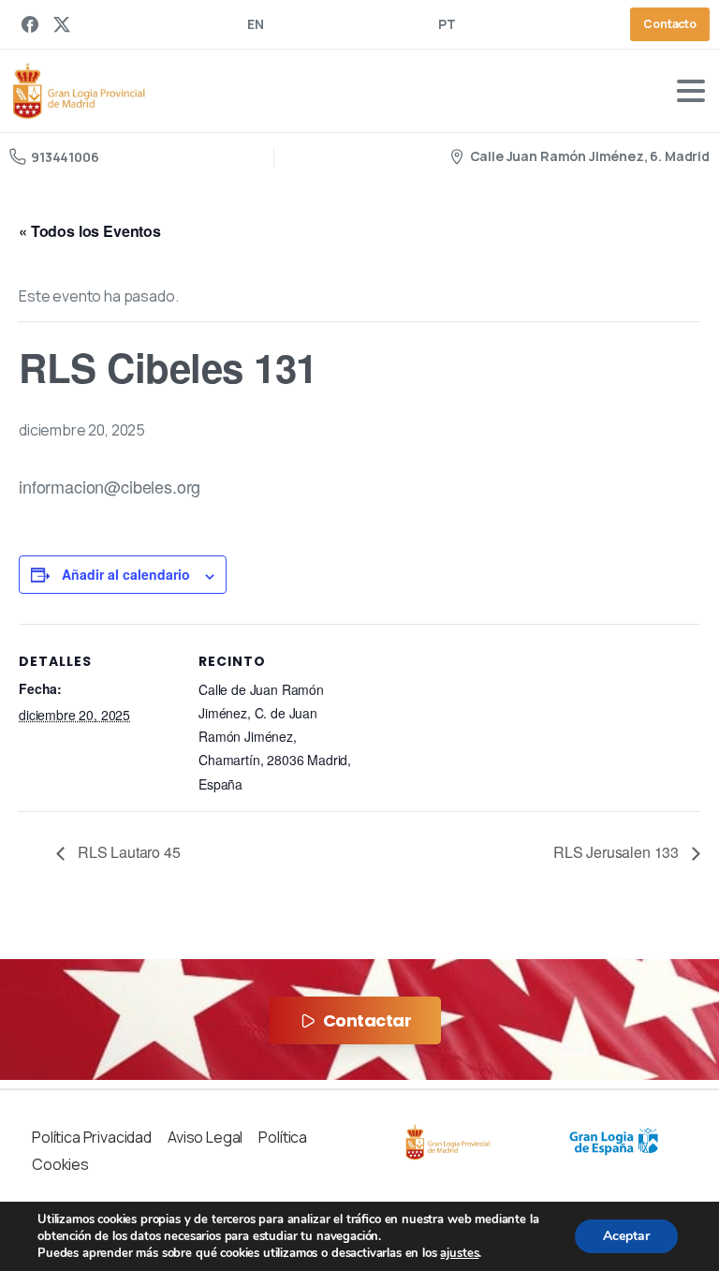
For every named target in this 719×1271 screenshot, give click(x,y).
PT (447, 24)
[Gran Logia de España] (614, 1142)
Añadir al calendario (126, 574)
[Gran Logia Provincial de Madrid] (447, 1142)
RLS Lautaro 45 (127, 852)
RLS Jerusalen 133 (617, 852)
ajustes (459, 1253)
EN (255, 24)
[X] (62, 24)
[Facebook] (30, 24)
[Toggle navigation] (691, 91)
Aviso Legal (205, 1137)
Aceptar (626, 1236)
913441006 (65, 157)
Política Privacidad (92, 1137)
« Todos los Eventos (90, 231)
